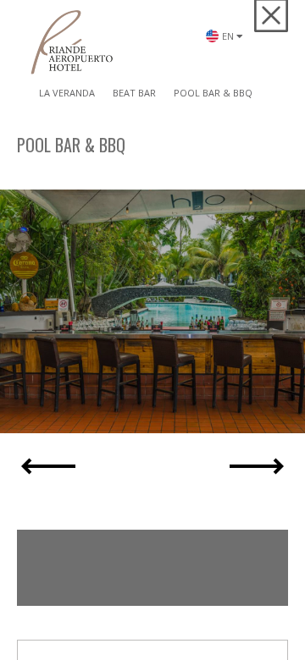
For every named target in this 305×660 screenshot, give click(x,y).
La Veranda (67, 92)
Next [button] (257, 466)
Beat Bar (134, 92)
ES (229, 79)
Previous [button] (48, 466)
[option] (152, 311)
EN (230, 59)
